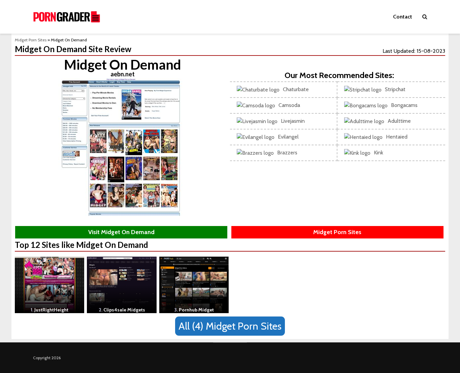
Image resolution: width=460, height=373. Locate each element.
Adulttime (399, 121)
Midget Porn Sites (30, 39)
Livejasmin (293, 121)
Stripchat (395, 89)
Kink (378, 152)
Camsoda (289, 105)
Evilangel (288, 137)
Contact (402, 16)
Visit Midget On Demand (121, 232)
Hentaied (396, 137)
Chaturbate (296, 89)
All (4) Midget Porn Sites (230, 326)
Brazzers (287, 152)
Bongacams (404, 105)
